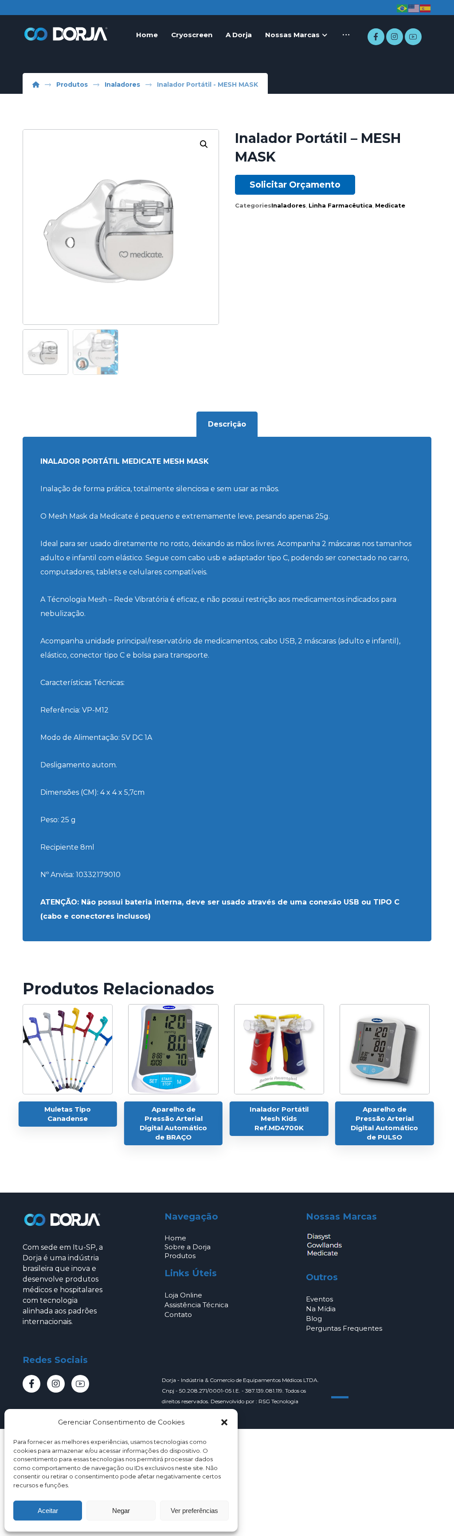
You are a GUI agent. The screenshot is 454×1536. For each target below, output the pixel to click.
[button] (224, 1422)
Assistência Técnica (196, 1305)
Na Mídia (321, 1309)
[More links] (346, 35)
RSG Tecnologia (278, 1401)
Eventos (319, 1299)
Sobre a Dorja (187, 1247)
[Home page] (35, 85)
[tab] (226, 424)
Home (175, 1238)
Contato (178, 1314)
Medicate (390, 205)
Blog (314, 1318)
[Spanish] (425, 8)
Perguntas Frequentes (344, 1328)
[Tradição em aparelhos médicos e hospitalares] (67, 34)
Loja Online (183, 1295)
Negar (121, 1510)
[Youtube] (413, 36)
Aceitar (48, 1510)
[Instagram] (394, 36)
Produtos (180, 1255)
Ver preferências (194, 1510)
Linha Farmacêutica (340, 205)
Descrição (227, 424)
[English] (414, 8)
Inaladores (288, 205)
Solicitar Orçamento (295, 184)
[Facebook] (376, 36)
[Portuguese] (402, 8)
